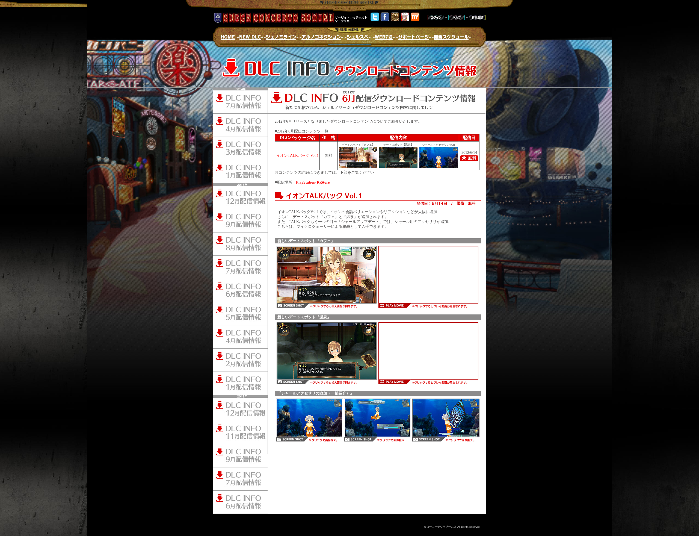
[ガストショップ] (405, 19)
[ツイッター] (374, 19)
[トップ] (415, 19)
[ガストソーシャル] (394, 19)
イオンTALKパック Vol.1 (297, 156)
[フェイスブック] (384, 19)
